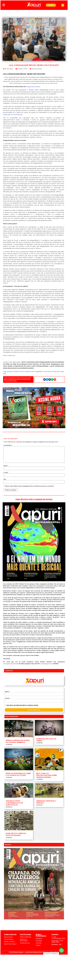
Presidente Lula (17, 371)
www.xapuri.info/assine (10, 663)
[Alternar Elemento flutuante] (61, 950)
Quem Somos (8, 937)
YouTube (39, 943)
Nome (6, 465)
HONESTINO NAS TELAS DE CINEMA (46, 740)
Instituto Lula (11, 355)
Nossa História (8, 939)
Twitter (38, 945)
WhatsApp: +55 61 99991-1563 (57, 941)
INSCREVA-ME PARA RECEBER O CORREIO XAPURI (22, 705)
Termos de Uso (25, 943)
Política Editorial (25, 937)
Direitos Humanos (37, 69)
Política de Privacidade (24, 940)
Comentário (8, 445)
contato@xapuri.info (46, 663)
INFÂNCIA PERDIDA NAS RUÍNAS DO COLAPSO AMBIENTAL (18, 741)
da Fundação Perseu (28, 371)
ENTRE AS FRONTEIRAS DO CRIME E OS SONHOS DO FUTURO (18, 774)
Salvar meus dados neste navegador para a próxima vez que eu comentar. (29, 486)
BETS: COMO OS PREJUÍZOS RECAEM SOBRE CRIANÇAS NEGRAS (46, 775)
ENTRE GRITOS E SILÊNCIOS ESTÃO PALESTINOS (16, 834)
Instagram (39, 938)
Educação (9, 371)
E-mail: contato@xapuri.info (58, 937)
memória (14, 135)
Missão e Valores (9, 941)
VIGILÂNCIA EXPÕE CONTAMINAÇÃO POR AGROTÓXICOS (14, 803)
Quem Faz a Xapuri (10, 944)
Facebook (39, 941)
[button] (62, 5)
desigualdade (38, 371)
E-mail (6, 472)
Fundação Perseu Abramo (33, 86)
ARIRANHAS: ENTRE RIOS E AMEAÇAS (46, 802)
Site (5, 479)
